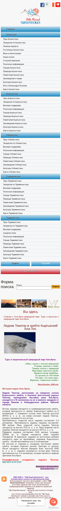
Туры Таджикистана (11, 222)
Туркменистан (13, 176)
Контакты (31, 270)
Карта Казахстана (11, 89)
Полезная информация (13, 64)
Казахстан (11, 34)
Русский (46, 263)
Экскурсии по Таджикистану (15, 226)
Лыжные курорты (10, 46)
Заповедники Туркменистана (16, 206)
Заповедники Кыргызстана (15, 123)
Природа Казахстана (12, 71)
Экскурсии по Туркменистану (16, 184)
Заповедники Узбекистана (14, 165)
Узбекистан (12, 135)
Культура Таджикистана (13, 254)
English (15, 263)
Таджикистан (12, 218)
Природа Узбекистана (13, 158)
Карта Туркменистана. (13, 213)
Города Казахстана (11, 68)
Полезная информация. (14, 109)
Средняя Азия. (9, 233)
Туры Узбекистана (11, 140)
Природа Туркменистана (14, 199)
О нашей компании (11, 61)
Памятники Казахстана (13, 75)
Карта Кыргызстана (12, 131)
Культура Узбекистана (13, 168)
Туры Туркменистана (12, 181)
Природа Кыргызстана (13, 116)
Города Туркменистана (13, 195)
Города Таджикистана (13, 240)
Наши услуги (8, 57)
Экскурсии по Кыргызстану (15, 102)
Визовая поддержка (12, 105)
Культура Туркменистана (14, 210)
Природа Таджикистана (13, 244)
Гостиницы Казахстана (13, 50)
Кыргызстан (12, 94)
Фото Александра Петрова (15, 86)
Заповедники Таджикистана (15, 251)
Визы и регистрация (12, 53)
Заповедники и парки (12, 78)
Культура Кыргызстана (13, 127)
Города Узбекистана (12, 154)
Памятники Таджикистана (14, 247)
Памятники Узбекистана (14, 161)
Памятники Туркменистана (15, 202)
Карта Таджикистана (12, 258)
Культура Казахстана (12, 82)
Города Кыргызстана (12, 113)
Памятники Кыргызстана (14, 120)
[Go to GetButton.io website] (53, 508)
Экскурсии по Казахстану (14, 43)
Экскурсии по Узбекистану (14, 143)
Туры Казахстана (10, 39)
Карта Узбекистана (11, 172)
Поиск (19, 285)
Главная (10, 29)
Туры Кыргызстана (11, 98)
